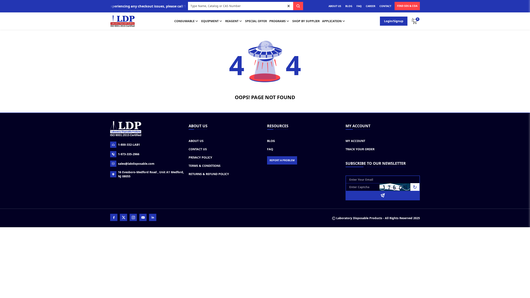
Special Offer (256, 21)
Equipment (210, 21)
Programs (277, 21)
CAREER (370, 6)
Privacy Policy (200, 157)
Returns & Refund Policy (209, 174)
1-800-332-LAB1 (129, 145)
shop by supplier (306, 21)
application (332, 21)
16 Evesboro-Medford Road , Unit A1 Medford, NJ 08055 (151, 174)
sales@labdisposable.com (136, 164)
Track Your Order (360, 149)
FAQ (359, 6)
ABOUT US (335, 6)
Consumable (184, 21)
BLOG (348, 6)
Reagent (231, 21)
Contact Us (198, 149)
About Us (196, 141)
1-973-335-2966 (128, 154)
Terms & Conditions (204, 166)
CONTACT (385, 6)
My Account (355, 141)
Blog (271, 141)
